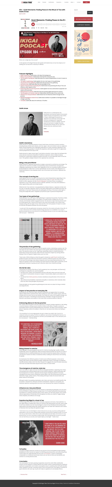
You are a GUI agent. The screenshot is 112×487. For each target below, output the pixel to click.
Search (76, 10)
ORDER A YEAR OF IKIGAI (83, 61)
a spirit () (53, 257)
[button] (86, 2)
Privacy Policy (59, 483)
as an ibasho (47, 453)
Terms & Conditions (69, 483)
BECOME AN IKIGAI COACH (83, 19)
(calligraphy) (42, 181)
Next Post (64, 474)
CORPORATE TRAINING (83, 25)
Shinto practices (33, 277)
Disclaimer (77, 483)
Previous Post (23, 474)
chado (52, 179)
